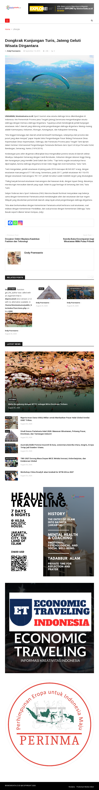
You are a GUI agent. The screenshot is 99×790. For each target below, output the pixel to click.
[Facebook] (10, 223)
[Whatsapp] (15, 223)
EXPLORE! (8, 417)
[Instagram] (20, 223)
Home (7, 29)
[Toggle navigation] (7, 21)
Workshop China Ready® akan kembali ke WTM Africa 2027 (47, 472)
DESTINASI (11, 289)
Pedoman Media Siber (85, 787)
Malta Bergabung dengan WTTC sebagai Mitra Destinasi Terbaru (37, 404)
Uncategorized (10, 458)
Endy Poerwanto (13, 51)
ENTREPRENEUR (75, 289)
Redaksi (72, 787)
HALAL (41, 289)
